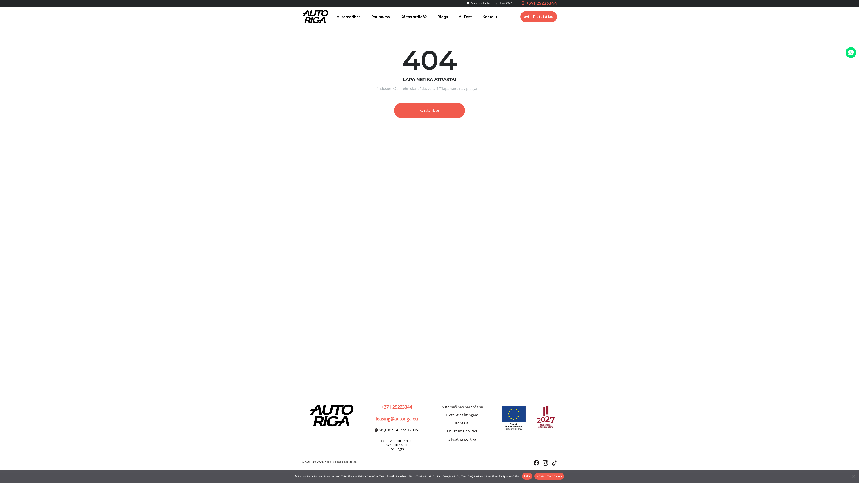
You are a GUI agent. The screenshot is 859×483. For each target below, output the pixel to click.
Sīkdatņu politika (462, 439)
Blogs (443, 17)
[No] (853, 476)
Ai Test (465, 17)
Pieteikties (543, 17)
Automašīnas (349, 17)
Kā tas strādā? (414, 17)
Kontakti (490, 17)
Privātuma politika (462, 431)
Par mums (380, 17)
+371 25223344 (541, 3)
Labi (527, 476)
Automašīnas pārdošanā (462, 407)
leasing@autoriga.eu (397, 419)
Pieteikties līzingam (462, 415)
